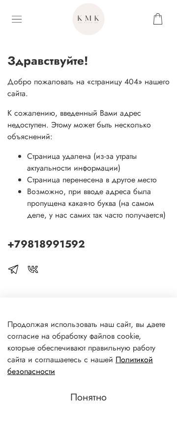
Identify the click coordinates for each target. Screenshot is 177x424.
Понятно (88, 397)
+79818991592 (46, 244)
